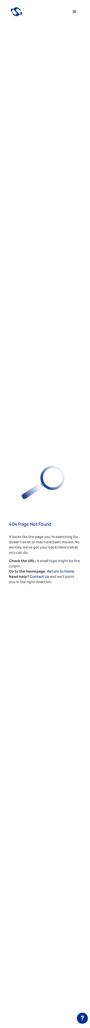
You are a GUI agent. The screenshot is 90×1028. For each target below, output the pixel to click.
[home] (38, 11)
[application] (82, 1019)
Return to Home (60, 571)
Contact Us (40, 576)
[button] (74, 11)
